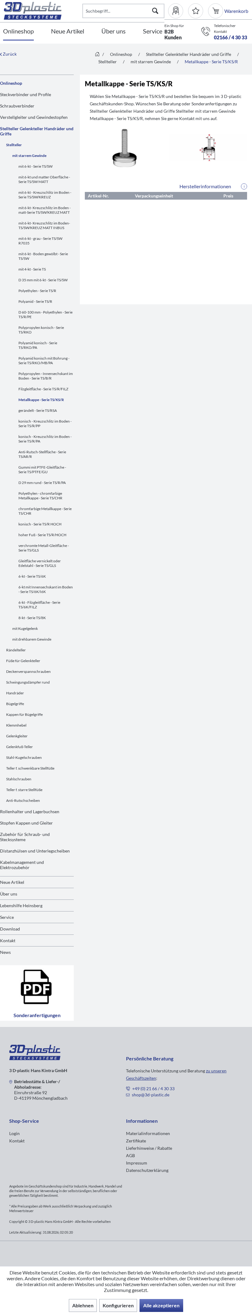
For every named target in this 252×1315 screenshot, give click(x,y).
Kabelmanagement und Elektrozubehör (22, 865)
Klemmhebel (16, 725)
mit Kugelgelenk (25, 628)
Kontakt (7, 940)
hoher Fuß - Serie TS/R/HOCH (42, 535)
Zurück (9, 54)
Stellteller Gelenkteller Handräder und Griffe (36, 131)
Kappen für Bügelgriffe (24, 714)
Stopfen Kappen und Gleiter (26, 822)
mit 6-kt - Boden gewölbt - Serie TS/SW (43, 256)
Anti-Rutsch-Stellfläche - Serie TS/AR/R (42, 454)
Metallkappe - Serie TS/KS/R (41, 399)
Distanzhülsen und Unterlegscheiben (35, 850)
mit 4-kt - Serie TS (32, 269)
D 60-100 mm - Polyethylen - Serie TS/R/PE (45, 314)
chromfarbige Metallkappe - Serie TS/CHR (45, 511)
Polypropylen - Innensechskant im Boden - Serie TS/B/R (45, 375)
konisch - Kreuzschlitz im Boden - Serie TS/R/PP (45, 423)
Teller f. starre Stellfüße (24, 789)
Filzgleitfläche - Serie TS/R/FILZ (43, 389)
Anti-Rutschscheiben (23, 800)
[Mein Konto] (178, 10)
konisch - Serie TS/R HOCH (39, 524)
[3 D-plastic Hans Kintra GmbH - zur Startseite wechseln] (43, 11)
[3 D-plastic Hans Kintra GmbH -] (35, 1058)
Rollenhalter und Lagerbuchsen (29, 811)
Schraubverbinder (17, 105)
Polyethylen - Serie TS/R (37, 290)
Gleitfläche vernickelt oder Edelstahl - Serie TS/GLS (39, 563)
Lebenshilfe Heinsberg (21, 905)
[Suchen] (155, 11)
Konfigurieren (118, 1305)
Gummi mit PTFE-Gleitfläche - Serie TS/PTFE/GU (42, 469)
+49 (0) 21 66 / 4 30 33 (153, 1088)
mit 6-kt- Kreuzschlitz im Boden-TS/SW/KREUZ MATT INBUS (44, 225)
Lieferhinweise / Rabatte (149, 1148)
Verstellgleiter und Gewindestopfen (34, 117)
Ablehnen (82, 1305)
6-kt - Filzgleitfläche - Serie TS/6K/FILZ (39, 604)
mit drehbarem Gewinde (31, 639)
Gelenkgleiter (17, 736)
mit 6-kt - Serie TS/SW (35, 166)
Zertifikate (136, 1140)
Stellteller (14, 144)
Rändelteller (16, 650)
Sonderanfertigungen (37, 1015)
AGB (130, 1155)
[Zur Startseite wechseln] (97, 54)
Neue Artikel (12, 882)
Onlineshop (11, 83)
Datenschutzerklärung (147, 1170)
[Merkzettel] (195, 10)
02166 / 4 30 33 (230, 37)
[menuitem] (178, 10)
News (5, 952)
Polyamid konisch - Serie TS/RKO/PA (37, 345)
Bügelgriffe (15, 703)
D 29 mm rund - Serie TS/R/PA (42, 482)
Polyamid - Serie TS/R (35, 301)
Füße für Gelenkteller (23, 660)
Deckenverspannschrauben (28, 671)
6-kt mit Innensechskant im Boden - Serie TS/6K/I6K (45, 589)
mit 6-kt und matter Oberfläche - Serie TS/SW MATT (44, 179)
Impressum (136, 1162)
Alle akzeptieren (161, 1305)
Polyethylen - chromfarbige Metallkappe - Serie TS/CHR (40, 495)
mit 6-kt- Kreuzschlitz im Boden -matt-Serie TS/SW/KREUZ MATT (44, 210)
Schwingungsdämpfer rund (28, 682)
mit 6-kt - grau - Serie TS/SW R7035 (40, 240)
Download (10, 928)
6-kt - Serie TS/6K (32, 576)
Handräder (15, 693)
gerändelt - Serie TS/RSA (37, 410)
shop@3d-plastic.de (150, 1094)
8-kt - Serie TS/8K (32, 617)
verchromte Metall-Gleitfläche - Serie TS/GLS (43, 547)
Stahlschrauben (18, 779)
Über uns (8, 893)
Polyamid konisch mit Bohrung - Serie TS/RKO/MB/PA (43, 360)
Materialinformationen (148, 1133)
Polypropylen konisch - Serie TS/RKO (41, 329)
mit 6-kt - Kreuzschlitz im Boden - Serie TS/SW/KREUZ (44, 194)
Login (14, 1133)
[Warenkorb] (216, 10)
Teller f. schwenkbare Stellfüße (30, 768)
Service (7, 917)
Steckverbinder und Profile (25, 94)
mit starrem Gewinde (29, 155)
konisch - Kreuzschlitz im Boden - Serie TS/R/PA (45, 438)
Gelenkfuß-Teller (19, 746)
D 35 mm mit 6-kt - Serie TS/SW (43, 280)
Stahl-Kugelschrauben (24, 757)
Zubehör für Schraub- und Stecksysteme (25, 837)
